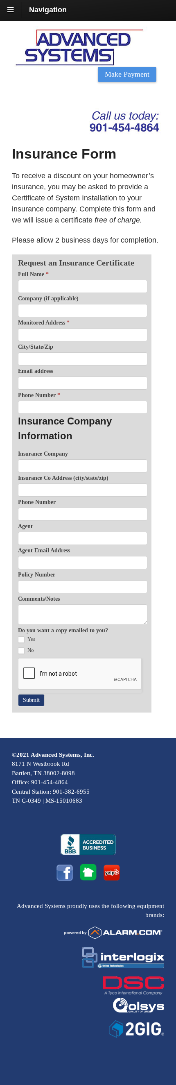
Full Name (33, 274)
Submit (31, 700)
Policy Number (36, 575)
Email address (35, 371)
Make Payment (127, 74)
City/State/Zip (35, 347)
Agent (25, 526)
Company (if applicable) (48, 298)
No (30, 650)
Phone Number (39, 395)
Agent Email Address (44, 550)
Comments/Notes (39, 599)
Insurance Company (43, 454)
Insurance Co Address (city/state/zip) (63, 478)
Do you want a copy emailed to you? (63, 630)
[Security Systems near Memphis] (88, 61)
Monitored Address (44, 323)
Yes (30, 639)
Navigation (48, 10)
